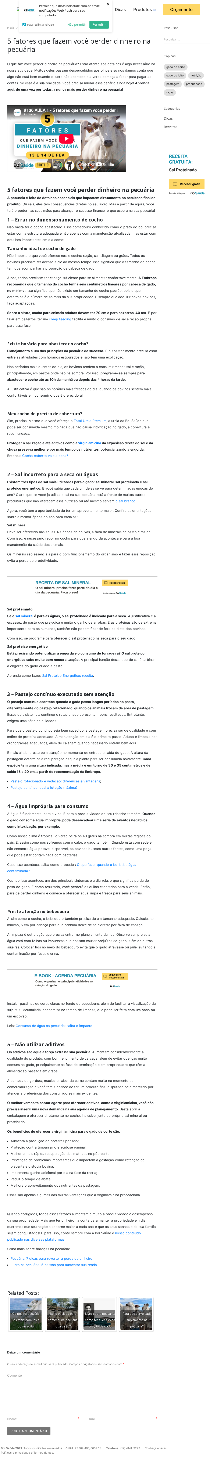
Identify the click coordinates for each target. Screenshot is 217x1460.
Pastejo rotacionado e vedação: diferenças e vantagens (55, 781)
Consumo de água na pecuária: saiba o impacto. (54, 1026)
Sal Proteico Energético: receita (67, 675)
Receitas (170, 127)
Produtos (142, 9)
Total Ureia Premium (90, 421)
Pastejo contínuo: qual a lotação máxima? (44, 787)
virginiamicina (89, 443)
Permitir (99, 24)
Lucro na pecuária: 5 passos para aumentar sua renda (54, 1265)
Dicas (120, 9)
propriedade (194, 84)
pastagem (172, 84)
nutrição (196, 75)
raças (169, 92)
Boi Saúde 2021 (11, 1448)
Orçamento (181, 9)
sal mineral (24, 616)
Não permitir (76, 24)
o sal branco (125, 501)
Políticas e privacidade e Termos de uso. (27, 1452)
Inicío (10, 27)
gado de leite (175, 75)
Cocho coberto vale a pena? (45, 456)
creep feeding (60, 319)
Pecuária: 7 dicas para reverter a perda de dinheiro (51, 1258)
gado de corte (175, 67)
